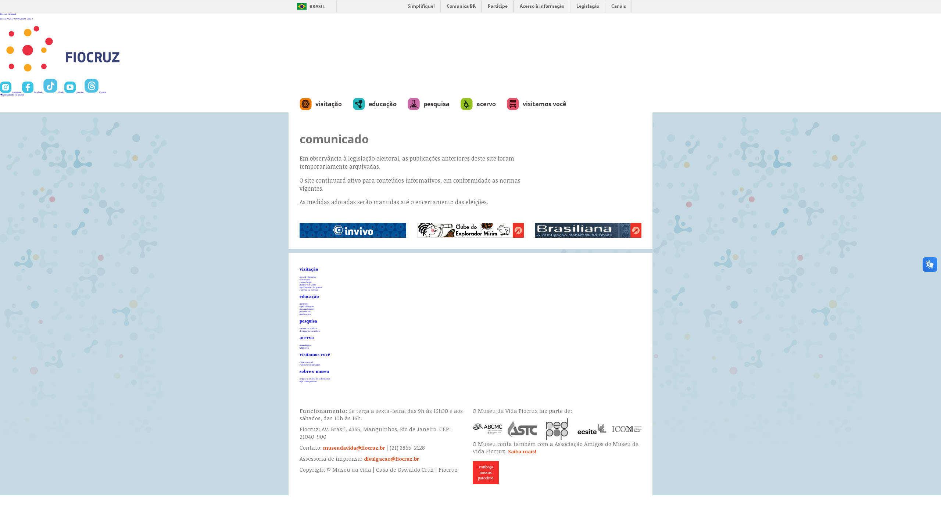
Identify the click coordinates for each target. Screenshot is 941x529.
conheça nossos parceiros (486, 472)
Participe (498, 6)
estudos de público (308, 328)
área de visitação (308, 277)
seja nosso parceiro (308, 381)
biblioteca (304, 347)
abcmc (487, 429)
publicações (305, 314)
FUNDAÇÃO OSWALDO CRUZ (16, 18)
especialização (307, 306)
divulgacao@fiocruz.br (391, 459)
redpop (557, 429)
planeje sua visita (308, 284)
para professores (307, 308)
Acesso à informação (542, 6)
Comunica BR (461, 6)
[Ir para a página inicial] (87, 77)
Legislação (587, 6)
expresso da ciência (309, 289)
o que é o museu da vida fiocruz (315, 378)
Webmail (12, 13)
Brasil (317, 6)
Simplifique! (421, 6)
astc (522, 429)
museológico (305, 345)
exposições (305, 279)
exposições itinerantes (310, 364)
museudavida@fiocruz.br (354, 448)
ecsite (592, 429)
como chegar (306, 282)
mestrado (304, 303)
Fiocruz (3, 13)
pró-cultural (305, 311)
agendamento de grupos (13, 94)
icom (626, 429)
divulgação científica (310, 331)
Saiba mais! (522, 451)
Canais (618, 6)
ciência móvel (306, 362)
